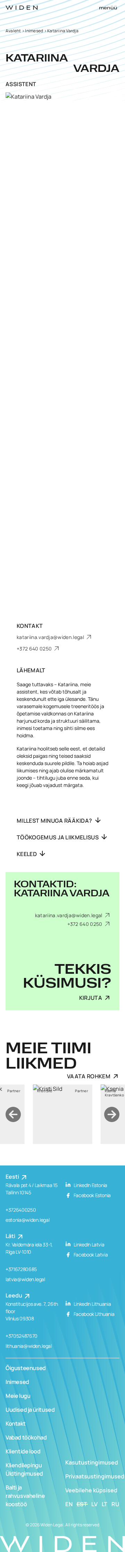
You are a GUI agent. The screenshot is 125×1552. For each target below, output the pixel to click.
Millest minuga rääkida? (55, 820)
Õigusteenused (26, 1368)
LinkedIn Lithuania (92, 1304)
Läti (11, 1236)
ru (115, 1504)
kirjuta (90, 998)
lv (94, 1504)
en (69, 1504)
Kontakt (15, 1423)
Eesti (13, 1176)
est (82, 1504)
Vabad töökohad (26, 1437)
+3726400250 (21, 1209)
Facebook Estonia (92, 1195)
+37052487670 (22, 1336)
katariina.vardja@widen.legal (51, 637)
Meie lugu (18, 1396)
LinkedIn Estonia (90, 1185)
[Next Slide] (111, 1114)
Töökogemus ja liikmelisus (58, 837)
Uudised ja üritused (30, 1409)
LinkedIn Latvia (88, 1244)
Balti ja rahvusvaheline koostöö (25, 1496)
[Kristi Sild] (62, 1114)
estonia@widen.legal (27, 1220)
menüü (108, 8)
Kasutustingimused (91, 1462)
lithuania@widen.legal (29, 1346)
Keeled (27, 854)
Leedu (14, 1295)
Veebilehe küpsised (91, 1490)
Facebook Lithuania (93, 1314)
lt (105, 1504)
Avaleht (13, 31)
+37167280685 (21, 1269)
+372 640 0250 (35, 648)
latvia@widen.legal (25, 1279)
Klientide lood (23, 1451)
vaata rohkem (88, 1076)
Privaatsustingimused (94, 1476)
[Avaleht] (22, 8)
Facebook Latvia (90, 1254)
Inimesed (34, 31)
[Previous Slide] (13, 1114)
